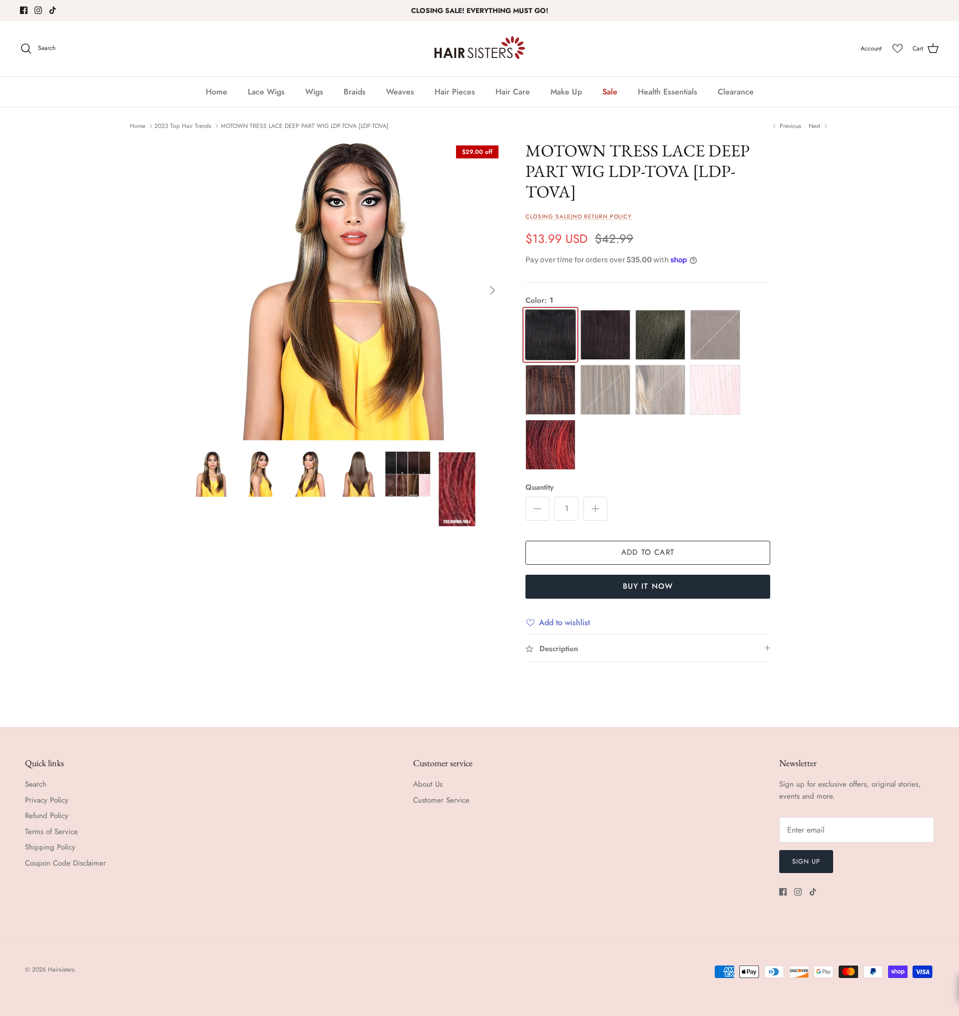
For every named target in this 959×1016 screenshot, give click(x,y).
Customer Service (441, 800)
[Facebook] (23, 10)
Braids (355, 91)
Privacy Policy (46, 800)
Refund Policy (46, 815)
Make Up (566, 91)
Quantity (539, 487)
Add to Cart (647, 552)
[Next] (492, 290)
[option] (346, 290)
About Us (428, 784)
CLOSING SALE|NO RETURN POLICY (578, 216)
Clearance (736, 91)
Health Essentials (667, 91)
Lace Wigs (266, 91)
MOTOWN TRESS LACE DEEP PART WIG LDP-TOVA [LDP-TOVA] (305, 125)
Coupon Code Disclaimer (65, 863)
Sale (609, 91)
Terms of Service (51, 831)
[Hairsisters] (480, 48)
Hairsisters (61, 969)
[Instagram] (38, 10)
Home (216, 91)
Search (35, 784)
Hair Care (512, 91)
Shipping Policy (50, 847)
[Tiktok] (52, 10)
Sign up (806, 861)
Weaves (400, 91)
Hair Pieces (455, 91)
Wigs (314, 91)
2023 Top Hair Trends (182, 125)
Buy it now (648, 586)
